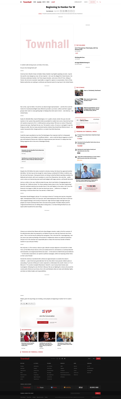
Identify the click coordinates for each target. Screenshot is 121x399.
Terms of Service (23, 397)
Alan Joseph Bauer (50, 374)
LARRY (61, 366)
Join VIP (98, 358)
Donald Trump (36, 370)
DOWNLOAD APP (78, 2)
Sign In (89, 358)
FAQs (94, 358)
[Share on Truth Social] (63, 11)
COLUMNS (39, 2)
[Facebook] (62, 359)
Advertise (75, 368)
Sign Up (98, 393)
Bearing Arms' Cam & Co (64, 372)
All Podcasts (62, 377)
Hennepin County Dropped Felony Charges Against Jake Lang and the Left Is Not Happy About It (87, 180)
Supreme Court (36, 379)
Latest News (22, 368)
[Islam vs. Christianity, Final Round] (79, 93)
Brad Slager (49, 372)
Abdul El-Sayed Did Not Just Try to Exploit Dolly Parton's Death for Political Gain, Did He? (91, 109)
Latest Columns (23, 370)
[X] (57, 359)
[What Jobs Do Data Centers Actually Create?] (79, 101)
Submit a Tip (76, 372)
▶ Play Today (80, 127)
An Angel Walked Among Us (82, 62)
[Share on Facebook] (66, 11)
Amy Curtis (59, 348)
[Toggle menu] (21, 2)
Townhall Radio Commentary (65, 374)
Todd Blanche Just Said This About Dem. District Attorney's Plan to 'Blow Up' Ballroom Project (46, 344)
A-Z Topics (36, 363)
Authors (21, 379)
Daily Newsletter (90, 370)
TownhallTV (22, 377)
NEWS (34, 2)
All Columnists (49, 379)
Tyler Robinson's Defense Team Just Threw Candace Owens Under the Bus (64, 344)
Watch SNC (89, 372)
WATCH (44, 2)
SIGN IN (85, 2)
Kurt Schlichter (49, 366)
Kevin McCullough (50, 370)
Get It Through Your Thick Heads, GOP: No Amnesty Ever (86, 48)
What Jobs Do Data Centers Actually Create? (90, 99)
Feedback (34, 397)
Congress (35, 368)
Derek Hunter (49, 368)
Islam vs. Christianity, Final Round (92, 90)
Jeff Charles (41, 348)
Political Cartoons (23, 374)
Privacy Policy (29, 397)
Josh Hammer (49, 377)
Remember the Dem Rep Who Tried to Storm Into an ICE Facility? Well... (27, 344)
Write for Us (76, 374)
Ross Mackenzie (49, 11)
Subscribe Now (53, 322)
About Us (75, 366)
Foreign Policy (36, 374)
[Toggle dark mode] (100, 2)
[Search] (97, 2)
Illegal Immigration (37, 377)
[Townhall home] (24, 358)
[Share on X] (61, 11)
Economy (35, 372)
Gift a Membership (90, 368)
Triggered (62, 368)
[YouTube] (65, 359)
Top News (22, 366)
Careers (75, 370)
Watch (21, 372)
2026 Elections (36, 366)
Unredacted (62, 370)
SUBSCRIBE (92, 2)
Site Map (46, 397)
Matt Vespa (23, 348)
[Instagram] (60, 359)
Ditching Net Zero (80, 57)
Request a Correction (40, 397)
